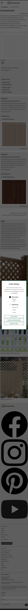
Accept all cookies (14, 323)
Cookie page (15, 291)
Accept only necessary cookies (14, 320)
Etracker (14, 312)
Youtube (14, 310)
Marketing (15, 304)
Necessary (15, 297)
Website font (15, 307)
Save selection (14, 316)
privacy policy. (15, 293)
